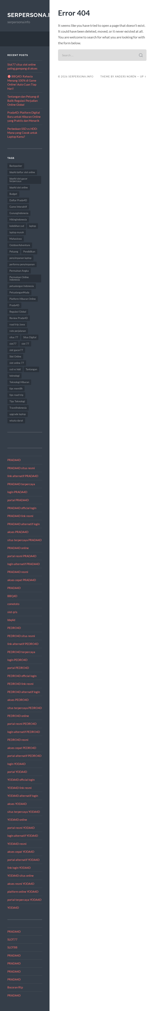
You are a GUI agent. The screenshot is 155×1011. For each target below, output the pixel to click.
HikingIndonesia (18, 219)
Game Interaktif (18, 206)
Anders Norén (125, 76)
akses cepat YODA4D (20, 851)
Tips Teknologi (17, 401)
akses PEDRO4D (18, 699)
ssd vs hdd (15, 369)
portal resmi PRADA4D (21, 556)
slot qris (12, 612)
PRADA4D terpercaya (21, 484)
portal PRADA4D (18, 500)
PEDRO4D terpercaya (21, 652)
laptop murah (16, 232)
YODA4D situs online (20, 875)
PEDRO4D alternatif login (23, 692)
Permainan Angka (19, 270)
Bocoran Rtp (15, 987)
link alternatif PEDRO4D (22, 643)
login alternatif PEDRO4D (23, 731)
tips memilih (15, 388)
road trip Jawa (17, 324)
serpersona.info (34, 15)
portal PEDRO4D (18, 667)
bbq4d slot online (18, 187)
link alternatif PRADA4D (22, 476)
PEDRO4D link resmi (20, 683)
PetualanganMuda (19, 292)
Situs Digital (29, 337)
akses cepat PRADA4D (21, 580)
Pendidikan (29, 251)
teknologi (14, 375)
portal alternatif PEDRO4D (24, 755)
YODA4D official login (21, 779)
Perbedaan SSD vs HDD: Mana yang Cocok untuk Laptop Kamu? (22, 132)
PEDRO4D (14, 627)
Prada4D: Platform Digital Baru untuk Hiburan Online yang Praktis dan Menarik (24, 116)
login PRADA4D (17, 492)
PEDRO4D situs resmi (21, 636)
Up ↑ (143, 76)
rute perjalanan (17, 330)
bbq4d (11, 620)
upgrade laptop (17, 414)
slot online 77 (16, 362)
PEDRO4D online (18, 715)
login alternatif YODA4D (22, 835)
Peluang (13, 251)
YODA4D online (17, 819)
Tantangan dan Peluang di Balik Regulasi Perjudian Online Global (23, 100)
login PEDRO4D (17, 660)
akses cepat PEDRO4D (21, 747)
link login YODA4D (19, 867)
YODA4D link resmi (19, 787)
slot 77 (25, 343)
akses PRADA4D (17, 532)
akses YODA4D (17, 803)
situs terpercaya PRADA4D (24, 540)
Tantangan (31, 369)
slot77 (12, 343)
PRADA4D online (18, 548)
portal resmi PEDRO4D (21, 723)
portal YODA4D (17, 771)
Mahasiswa (15, 238)
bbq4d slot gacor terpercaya (18, 180)
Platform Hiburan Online (22, 298)
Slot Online (15, 356)
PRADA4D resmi (17, 572)
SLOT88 (12, 947)
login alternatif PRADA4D (23, 564)
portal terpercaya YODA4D (24, 899)
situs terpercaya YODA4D (23, 811)
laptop (32, 225)
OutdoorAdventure (19, 245)
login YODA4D (16, 764)
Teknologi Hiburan (19, 382)
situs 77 (13, 337)
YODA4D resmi (16, 843)
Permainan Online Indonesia (19, 278)
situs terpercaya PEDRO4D (24, 708)
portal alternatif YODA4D (23, 859)
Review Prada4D (18, 318)
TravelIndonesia (18, 407)
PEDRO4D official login (21, 676)
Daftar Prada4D (18, 200)
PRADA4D (14, 460)
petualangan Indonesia (21, 286)
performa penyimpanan (22, 264)
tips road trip (16, 394)
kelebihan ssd (16, 225)
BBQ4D (12, 596)
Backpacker (15, 165)
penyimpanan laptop (20, 257)
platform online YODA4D (22, 891)
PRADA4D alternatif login (23, 524)
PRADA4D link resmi (20, 516)
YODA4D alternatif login (22, 795)
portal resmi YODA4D (21, 827)
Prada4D (14, 305)
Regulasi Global (17, 311)
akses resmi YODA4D (20, 883)
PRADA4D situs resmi (21, 468)
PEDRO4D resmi (17, 739)
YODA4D (13, 907)
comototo (13, 604)
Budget (13, 193)
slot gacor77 (16, 350)
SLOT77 (12, 939)
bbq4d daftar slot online (22, 172)
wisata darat (16, 420)
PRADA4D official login (21, 508)
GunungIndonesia (18, 213)
